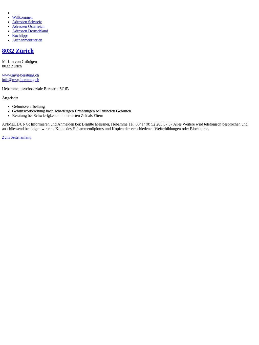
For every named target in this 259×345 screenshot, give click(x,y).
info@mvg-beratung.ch (20, 80)
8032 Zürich (18, 50)
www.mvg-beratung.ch (20, 75)
